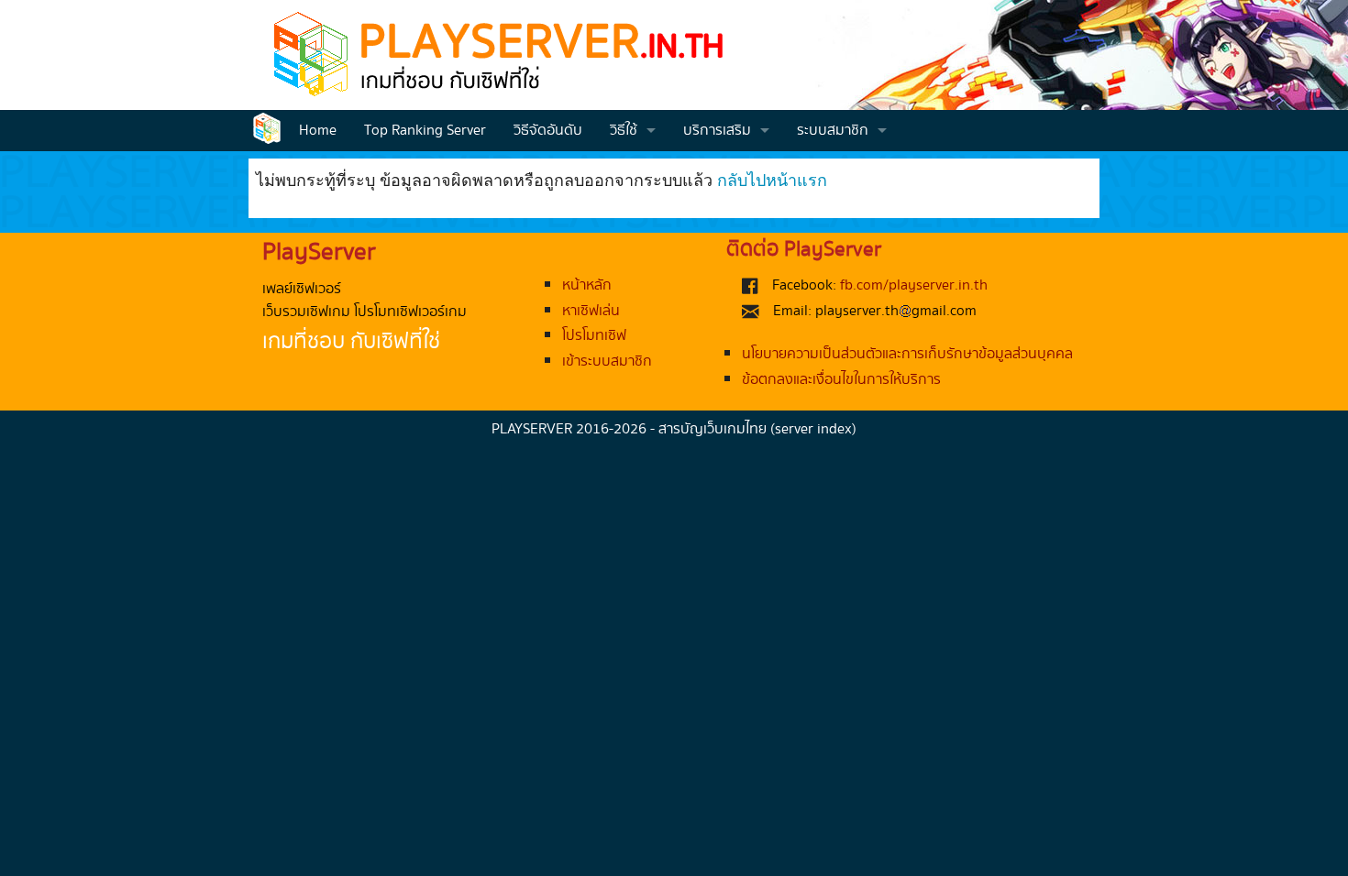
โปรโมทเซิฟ (594, 335)
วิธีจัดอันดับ (548, 130)
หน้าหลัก (587, 285)
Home (318, 130)
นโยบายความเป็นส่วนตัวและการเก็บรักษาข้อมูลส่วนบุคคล (907, 354)
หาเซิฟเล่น (591, 311)
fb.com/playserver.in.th (914, 285)
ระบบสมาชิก (832, 130)
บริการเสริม (717, 130)
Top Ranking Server (425, 130)
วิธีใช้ (623, 130)
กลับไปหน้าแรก (772, 179)
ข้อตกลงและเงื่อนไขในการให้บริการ (841, 379)
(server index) (813, 429)
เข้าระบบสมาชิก (607, 361)
